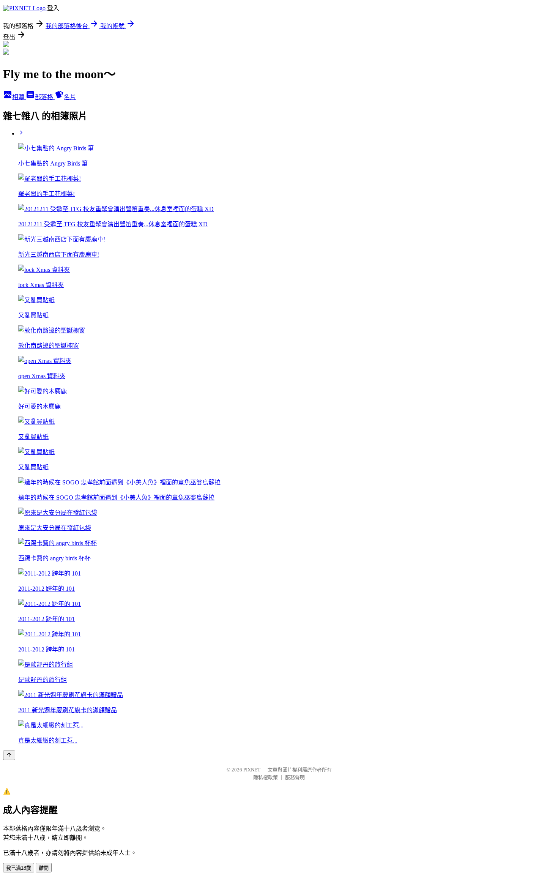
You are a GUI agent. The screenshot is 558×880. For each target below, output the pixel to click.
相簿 (19, 97)
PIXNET (251, 770)
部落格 (45, 97)
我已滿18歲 (18, 868)
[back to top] (9, 755)
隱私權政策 (265, 777)
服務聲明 (295, 777)
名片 (70, 97)
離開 (44, 868)
